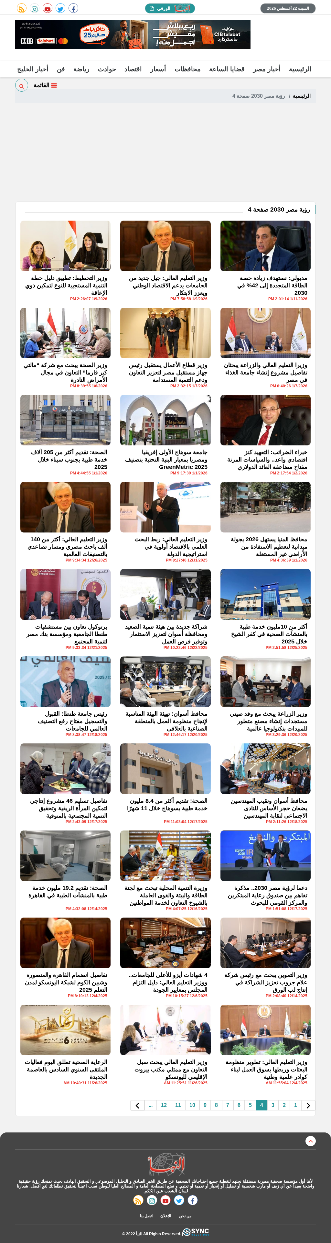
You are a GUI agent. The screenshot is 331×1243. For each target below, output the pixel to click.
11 (178, 1105)
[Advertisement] (165, 153)
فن (61, 69)
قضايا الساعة (227, 69)
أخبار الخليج (32, 69)
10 (192, 1105)
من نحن (185, 1216)
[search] (21, 85)
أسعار (158, 69)
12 (164, 1105)
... (151, 1105)
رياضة (81, 69)
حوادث (107, 69)
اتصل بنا (146, 1216)
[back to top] (310, 1141)
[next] (137, 1105)
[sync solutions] (196, 1233)
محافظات (188, 69)
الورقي (163, 8)
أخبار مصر (267, 69)
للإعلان (165, 1216)
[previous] (308, 1105)
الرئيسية (300, 69)
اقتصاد (133, 69)
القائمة (42, 85)
